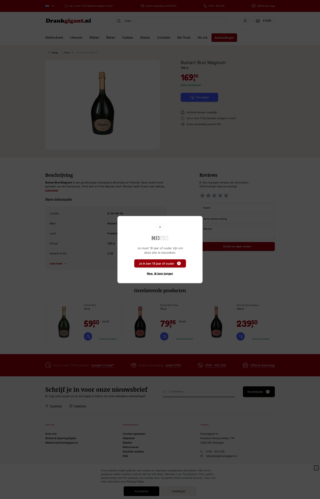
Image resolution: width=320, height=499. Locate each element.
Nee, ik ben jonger (160, 273)
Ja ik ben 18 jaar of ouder (156, 263)
